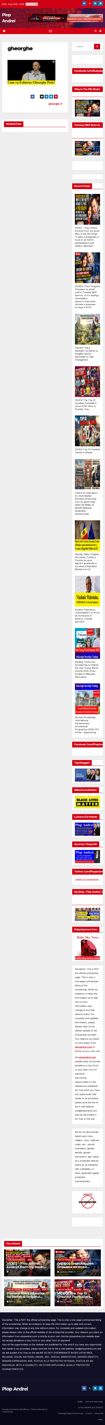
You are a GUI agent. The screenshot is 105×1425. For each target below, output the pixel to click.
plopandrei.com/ (84, 1047)
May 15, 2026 (15, 1302)
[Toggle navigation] (50, 31)
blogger (27, 1256)
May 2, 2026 (65, 1302)
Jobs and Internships (16, 1260)
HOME (80, 1402)
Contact (88, 1413)
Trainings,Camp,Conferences (70, 1413)
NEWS (30, 1260)
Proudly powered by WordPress (16, 1409)
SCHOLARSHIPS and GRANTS (90, 1407)
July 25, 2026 (15, 1272)
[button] (95, 31)
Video (100, 1419)
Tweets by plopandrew (87, 879)
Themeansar (7, 1412)
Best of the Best (14, 1256)
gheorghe (54, 103)
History (36, 1289)
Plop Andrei (15, 1389)
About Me (99, 1413)
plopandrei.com (87, 1057)
